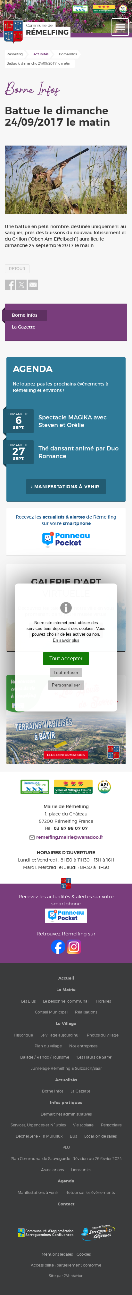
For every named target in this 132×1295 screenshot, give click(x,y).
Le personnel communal (65, 1001)
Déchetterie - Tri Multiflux (39, 1136)
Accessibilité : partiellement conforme (66, 1265)
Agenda (66, 1181)
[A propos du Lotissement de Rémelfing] (66, 763)
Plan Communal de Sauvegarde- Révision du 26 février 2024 (66, 1158)
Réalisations (86, 1012)
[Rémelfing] (20, 32)
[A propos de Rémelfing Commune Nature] (80, 13)
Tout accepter (66, 658)
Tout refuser (66, 672)
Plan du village (48, 1046)
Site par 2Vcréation (66, 1275)
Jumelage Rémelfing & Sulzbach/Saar (66, 1068)
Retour (17, 269)
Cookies (84, 1254)
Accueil (66, 978)
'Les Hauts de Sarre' (94, 1057)
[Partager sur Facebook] (10, 288)
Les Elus (28, 1001)
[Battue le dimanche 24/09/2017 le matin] (66, 180)
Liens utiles (81, 1169)
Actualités (66, 1080)
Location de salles (100, 1136)
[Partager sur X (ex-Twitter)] (22, 288)
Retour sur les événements (90, 1192)
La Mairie (66, 990)
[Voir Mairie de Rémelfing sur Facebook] (59, 952)
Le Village (66, 1023)
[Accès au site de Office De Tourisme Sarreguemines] (98, 1233)
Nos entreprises (83, 1046)
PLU (66, 1147)
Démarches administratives (66, 1114)
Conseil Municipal (51, 1012)
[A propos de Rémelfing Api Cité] (123, 13)
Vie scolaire (83, 1125)
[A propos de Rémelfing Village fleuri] (103, 13)
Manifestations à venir (66, 487)
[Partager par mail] (33, 288)
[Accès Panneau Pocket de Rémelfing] (66, 921)
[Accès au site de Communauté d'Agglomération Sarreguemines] (45, 1232)
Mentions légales (57, 1254)
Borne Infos (24, 315)
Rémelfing (14, 54)
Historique (23, 1035)
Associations (52, 1169)
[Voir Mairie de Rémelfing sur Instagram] (74, 952)
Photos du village (103, 1035)
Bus (73, 1136)
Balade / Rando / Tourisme (44, 1057)
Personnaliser (66, 685)
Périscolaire (111, 1125)
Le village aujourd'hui (59, 1035)
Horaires (103, 1001)
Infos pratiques (66, 1102)
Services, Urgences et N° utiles (38, 1125)
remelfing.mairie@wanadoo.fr (69, 837)
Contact (66, 1204)
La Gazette (23, 327)
